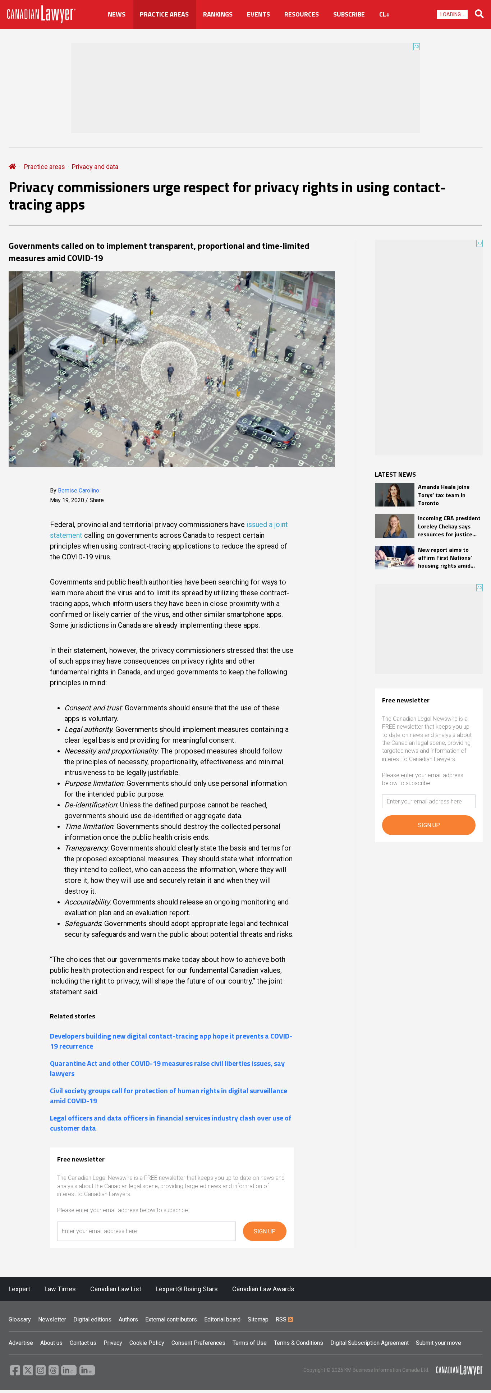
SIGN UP (265, 1231)
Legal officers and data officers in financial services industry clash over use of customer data (171, 1123)
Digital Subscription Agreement (369, 1342)
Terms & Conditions (298, 1342)
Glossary (20, 1319)
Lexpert (19, 1289)
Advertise (21, 1342)
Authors (128, 1319)
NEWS (116, 14)
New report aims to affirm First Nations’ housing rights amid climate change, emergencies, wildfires (448, 558)
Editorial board (222, 1319)
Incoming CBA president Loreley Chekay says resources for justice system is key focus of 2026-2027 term (449, 526)
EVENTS (258, 14)
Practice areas (44, 166)
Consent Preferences (198, 1342)
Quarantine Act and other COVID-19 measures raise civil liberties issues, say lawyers (167, 1068)
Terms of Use (250, 1342)
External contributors (171, 1319)
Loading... (452, 14)
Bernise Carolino (78, 490)
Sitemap (258, 1319)
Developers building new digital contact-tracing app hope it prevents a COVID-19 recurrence (171, 1041)
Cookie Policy (146, 1342)
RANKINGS (218, 14)
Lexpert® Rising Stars (187, 1289)
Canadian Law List (115, 1289)
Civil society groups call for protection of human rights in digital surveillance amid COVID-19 (168, 1096)
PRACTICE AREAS (164, 14)
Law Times (60, 1289)
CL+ (384, 14)
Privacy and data (95, 166)
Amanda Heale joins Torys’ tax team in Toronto (443, 495)
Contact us (83, 1342)
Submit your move (438, 1342)
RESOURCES (301, 14)
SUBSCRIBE (349, 14)
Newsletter (52, 1319)
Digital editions (92, 1319)
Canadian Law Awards (263, 1289)
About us (51, 1342)
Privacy (113, 1342)
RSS (282, 1319)
